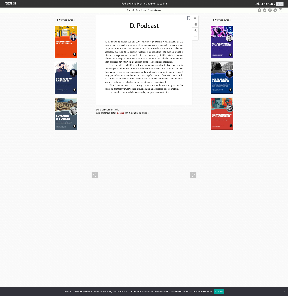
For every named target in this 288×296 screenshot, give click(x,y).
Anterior (95, 175)
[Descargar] (195, 32)
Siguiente (193, 175)
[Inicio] (195, 19)
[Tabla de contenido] (195, 25)
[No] (284, 291)
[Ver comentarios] (195, 38)
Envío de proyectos (265, 4)
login (280, 4)
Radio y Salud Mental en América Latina (144, 3)
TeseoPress (10, 3)
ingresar (120, 112)
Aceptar (219, 291)
